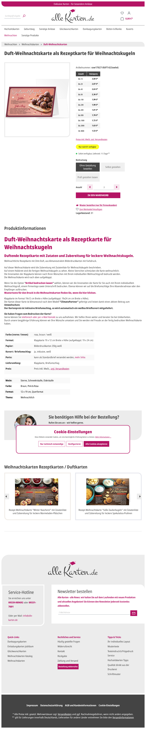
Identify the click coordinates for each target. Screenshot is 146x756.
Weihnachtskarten (16, 660)
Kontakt (61, 651)
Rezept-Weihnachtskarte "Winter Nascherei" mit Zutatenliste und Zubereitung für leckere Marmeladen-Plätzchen (37, 511)
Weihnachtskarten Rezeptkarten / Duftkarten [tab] (45, 467)
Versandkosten (65, 714)
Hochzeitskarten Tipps (118, 660)
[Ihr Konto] (129, 13)
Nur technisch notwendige (51, 443)
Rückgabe (62, 656)
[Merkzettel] (122, 13)
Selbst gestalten (112, 167)
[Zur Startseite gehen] (73, 16)
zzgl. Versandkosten (60, 368)
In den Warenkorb (98, 195)
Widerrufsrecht (65, 646)
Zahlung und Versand (68, 660)
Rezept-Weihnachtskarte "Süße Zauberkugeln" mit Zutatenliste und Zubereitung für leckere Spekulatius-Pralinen (108, 511)
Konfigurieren (74, 443)
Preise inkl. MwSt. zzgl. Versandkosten (91, 139)
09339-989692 (15, 602)
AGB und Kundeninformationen (80, 705)
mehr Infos (80, 357)
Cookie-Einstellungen (109, 705)
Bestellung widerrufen (68, 666)
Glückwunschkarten (17, 651)
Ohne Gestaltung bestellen (88, 167)
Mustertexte (113, 646)
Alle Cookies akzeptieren (96, 443)
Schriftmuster (114, 674)
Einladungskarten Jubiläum (21, 646)
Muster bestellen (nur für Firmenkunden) (98, 205)
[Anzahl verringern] (90, 187)
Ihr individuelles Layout (119, 641)
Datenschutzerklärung (51, 705)
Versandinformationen (123, 717)
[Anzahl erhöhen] (116, 187)
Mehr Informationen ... (103, 437)
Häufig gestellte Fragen (69, 641)
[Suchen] (24, 15)
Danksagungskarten (17, 641)
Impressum (32, 705)
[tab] (25, 228)
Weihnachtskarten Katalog (20, 656)
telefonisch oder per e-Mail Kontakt (38, 317)
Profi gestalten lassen (88, 177)
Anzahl (79, 187)
